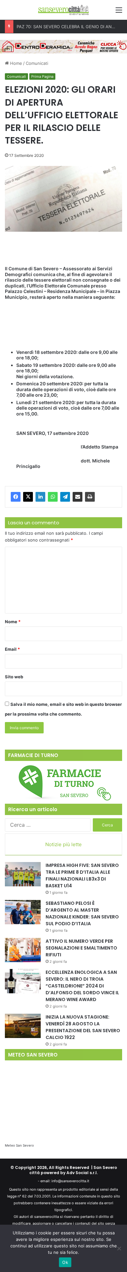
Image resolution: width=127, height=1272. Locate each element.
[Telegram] (65, 497)
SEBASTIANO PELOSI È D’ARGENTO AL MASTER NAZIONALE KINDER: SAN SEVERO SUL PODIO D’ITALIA (82, 913)
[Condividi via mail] (77, 497)
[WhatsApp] (53, 497)
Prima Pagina (42, 76)
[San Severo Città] (63, 10)
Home (15, 63)
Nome (13, 621)
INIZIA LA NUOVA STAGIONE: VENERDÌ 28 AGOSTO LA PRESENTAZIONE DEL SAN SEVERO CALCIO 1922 (83, 1027)
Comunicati (37, 63)
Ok (65, 1262)
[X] (28, 497)
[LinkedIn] (40, 497)
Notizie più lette (63, 844)
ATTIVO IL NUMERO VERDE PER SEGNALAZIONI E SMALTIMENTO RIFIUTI (81, 948)
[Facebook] (16, 497)
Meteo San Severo (19, 1145)
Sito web (14, 676)
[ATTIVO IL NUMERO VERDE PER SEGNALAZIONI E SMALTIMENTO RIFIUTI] (23, 950)
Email (12, 649)
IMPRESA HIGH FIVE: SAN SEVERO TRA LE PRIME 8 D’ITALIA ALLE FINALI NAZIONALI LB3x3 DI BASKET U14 (82, 875)
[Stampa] (90, 497)
